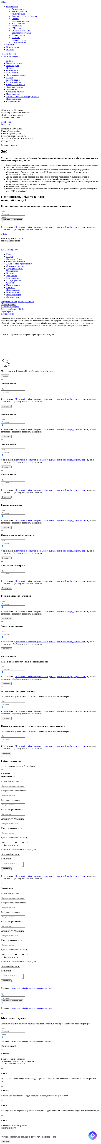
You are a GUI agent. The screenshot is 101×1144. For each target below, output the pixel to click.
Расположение (18, 9)
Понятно (5, 1142)
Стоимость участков (21, 30)
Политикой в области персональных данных (35, 227)
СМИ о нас (17, 28)
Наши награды (18, 35)
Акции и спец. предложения (19, 264)
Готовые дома (12, 47)
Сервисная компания (21, 21)
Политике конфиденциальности (23, 325)
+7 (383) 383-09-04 (26, 301)
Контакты (16, 37)
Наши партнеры (19, 40)
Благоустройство (19, 11)
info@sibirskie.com (9, 301)
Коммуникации (19, 14)
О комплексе (12, 7)
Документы (17, 26)
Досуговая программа (21, 33)
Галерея (15, 18)
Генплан (10, 45)
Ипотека (10, 49)
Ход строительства (20, 23)
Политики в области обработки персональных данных (65, 325)
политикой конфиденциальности (71, 227)
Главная (9, 61)
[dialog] (50, 823)
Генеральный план (14, 63)
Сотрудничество (19, 42)
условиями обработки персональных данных (31, 988)
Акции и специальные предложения (22, 96)
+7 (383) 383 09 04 (9, 54)
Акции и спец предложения (24, 16)
